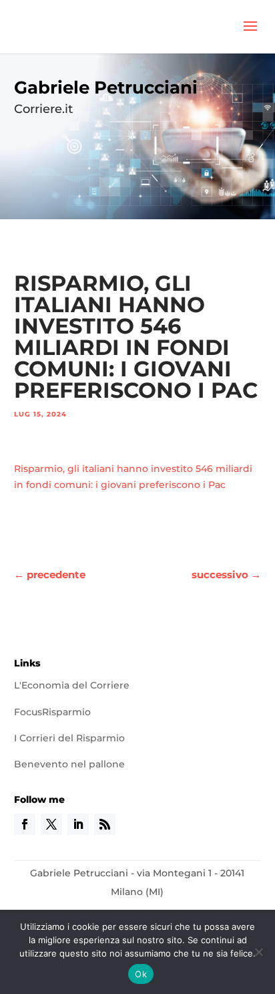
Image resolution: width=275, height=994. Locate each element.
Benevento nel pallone (69, 764)
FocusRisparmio (52, 712)
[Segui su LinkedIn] (78, 824)
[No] (258, 952)
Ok (141, 974)
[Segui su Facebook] (24, 824)
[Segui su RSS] (104, 824)
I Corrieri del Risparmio (69, 738)
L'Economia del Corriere (71, 685)
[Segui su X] (51, 824)
